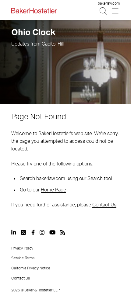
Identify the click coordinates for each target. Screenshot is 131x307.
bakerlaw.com (109, 3)
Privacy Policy (22, 248)
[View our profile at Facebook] (33, 232)
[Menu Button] (116, 11)
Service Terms (22, 258)
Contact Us (104, 204)
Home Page (53, 189)
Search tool (99, 178)
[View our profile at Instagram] (42, 232)
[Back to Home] (34, 10)
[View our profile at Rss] (62, 232)
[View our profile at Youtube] (52, 232)
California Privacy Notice (30, 268)
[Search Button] (104, 11)
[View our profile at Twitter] (24, 232)
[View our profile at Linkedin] (13, 232)
